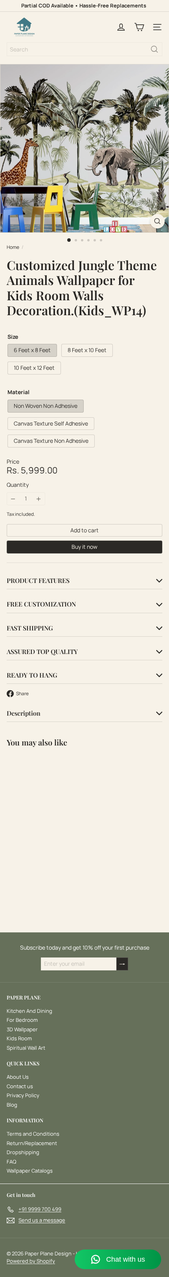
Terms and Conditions (33, 1133)
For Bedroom (22, 1019)
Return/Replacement (32, 1143)
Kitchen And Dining (29, 1010)
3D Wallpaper (22, 1029)
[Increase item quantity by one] (38, 498)
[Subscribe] (122, 963)
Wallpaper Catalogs (30, 1170)
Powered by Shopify (31, 1260)
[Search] (154, 49)
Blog (12, 1104)
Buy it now (84, 546)
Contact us (20, 1086)
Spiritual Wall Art (26, 1047)
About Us (18, 1076)
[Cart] (139, 27)
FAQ (11, 1161)
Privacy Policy (23, 1095)
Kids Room (19, 1038)
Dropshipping (23, 1152)
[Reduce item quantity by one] (13, 498)
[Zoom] (157, 221)
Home (13, 247)
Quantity (18, 485)
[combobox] (84, 49)
